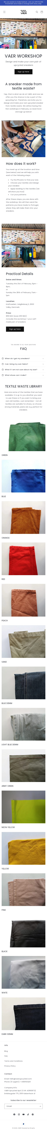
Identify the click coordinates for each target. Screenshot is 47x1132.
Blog (6, 1051)
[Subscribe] (40, 1106)
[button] (4, 12)
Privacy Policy (10, 1066)
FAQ (6, 1056)
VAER (19, 1128)
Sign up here (23, 72)
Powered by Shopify (28, 1128)
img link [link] (5, 420)
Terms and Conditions (13, 1061)
